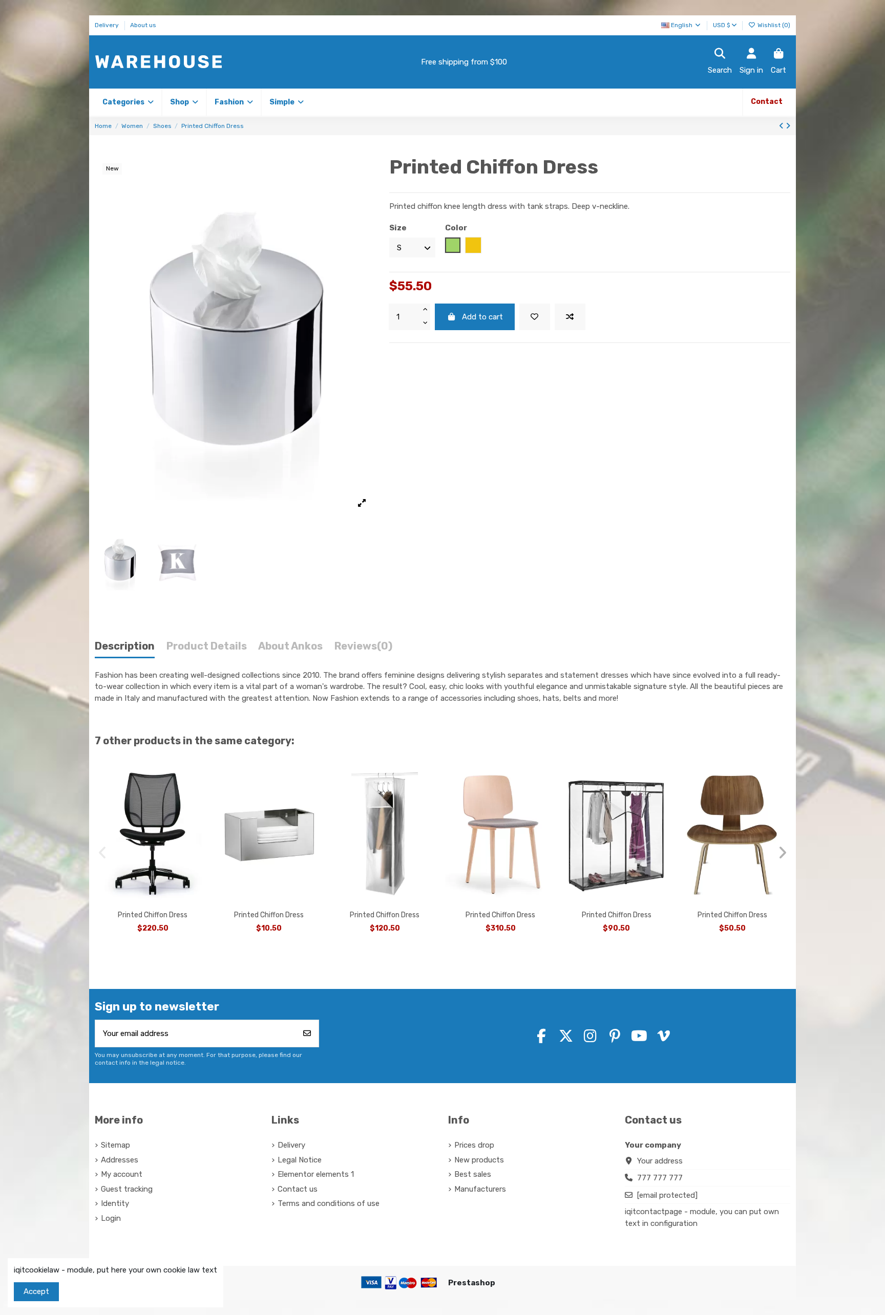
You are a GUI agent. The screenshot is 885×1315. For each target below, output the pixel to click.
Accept (36, 1291)
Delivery (107, 25)
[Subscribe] (307, 1033)
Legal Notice (300, 1160)
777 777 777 (660, 1177)
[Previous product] (782, 126)
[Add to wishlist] (534, 317)
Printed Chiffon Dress (152, 915)
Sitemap (115, 1145)
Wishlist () (773, 25)
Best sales (472, 1174)
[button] (183, 102)
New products (479, 1160)
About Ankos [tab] (290, 646)
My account (121, 1174)
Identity (115, 1203)
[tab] (363, 648)
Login (111, 1218)
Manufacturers (480, 1189)
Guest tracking (127, 1189)
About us (143, 25)
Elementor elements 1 (316, 1174)
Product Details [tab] (206, 646)
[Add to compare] (570, 317)
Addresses (119, 1160)
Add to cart (482, 316)
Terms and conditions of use (329, 1203)
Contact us (298, 1189)
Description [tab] (125, 646)
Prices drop (474, 1145)
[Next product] (788, 126)
